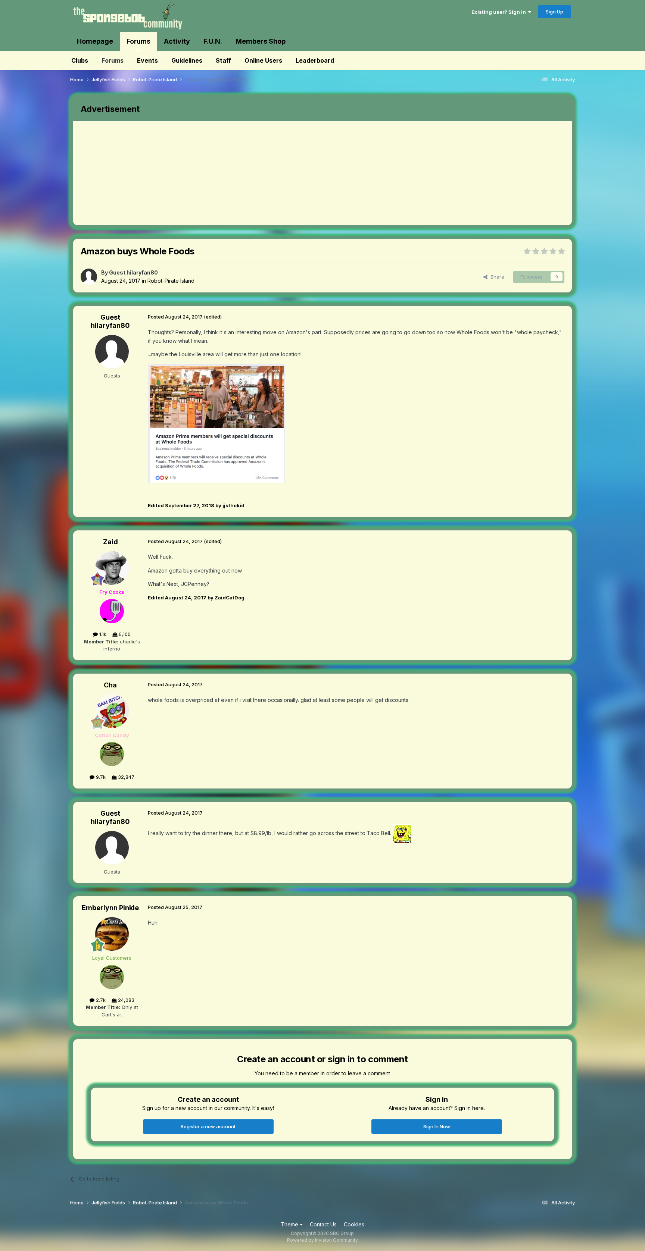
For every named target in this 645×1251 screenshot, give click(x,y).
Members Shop (261, 41)
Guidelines (186, 60)
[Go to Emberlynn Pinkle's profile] (112, 934)
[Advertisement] (209, 173)
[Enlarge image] (216, 422)
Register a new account (208, 1126)
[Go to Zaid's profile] (112, 568)
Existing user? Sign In (499, 12)
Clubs (79, 60)
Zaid (110, 542)
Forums (138, 41)
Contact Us (323, 1224)
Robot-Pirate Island (170, 281)
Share (495, 277)
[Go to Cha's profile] (112, 711)
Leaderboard (315, 60)
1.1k (102, 634)
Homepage (95, 41)
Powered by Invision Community (322, 1240)
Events (147, 60)
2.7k (100, 1000)
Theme (290, 1224)
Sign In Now (436, 1126)
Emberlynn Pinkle (110, 908)
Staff (223, 60)
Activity (177, 41)
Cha (110, 685)
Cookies (354, 1224)
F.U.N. (212, 41)
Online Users (263, 60)
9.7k (100, 777)
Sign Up (554, 12)
